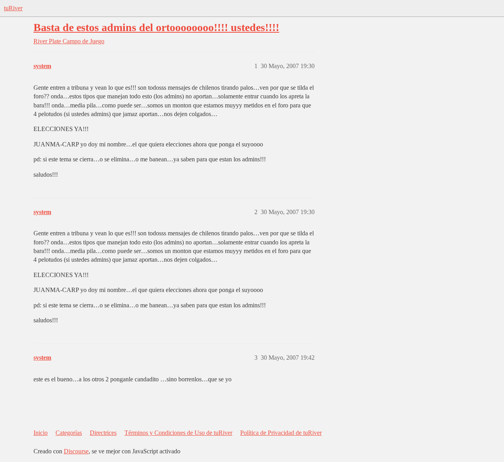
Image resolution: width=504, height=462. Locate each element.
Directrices (103, 432)
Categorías (69, 432)
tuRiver (13, 8)
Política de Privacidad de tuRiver (281, 432)
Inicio (40, 432)
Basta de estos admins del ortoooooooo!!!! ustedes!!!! (156, 27)
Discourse (76, 451)
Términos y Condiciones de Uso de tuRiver (178, 432)
